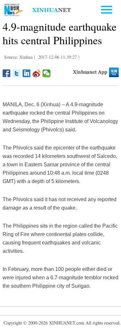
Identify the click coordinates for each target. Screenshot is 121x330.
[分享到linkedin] (27, 73)
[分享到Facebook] (7, 73)
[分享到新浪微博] (37, 73)
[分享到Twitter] (17, 73)
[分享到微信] (47, 73)
